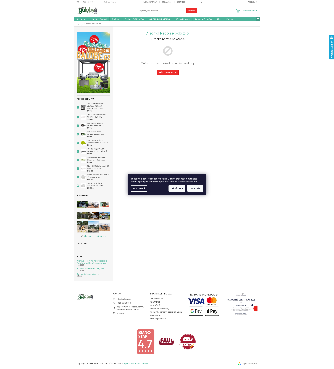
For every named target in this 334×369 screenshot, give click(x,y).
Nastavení (139, 188)
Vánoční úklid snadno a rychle (90, 269)
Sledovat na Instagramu (95, 236)
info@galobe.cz (124, 299)
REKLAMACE (167, 2)
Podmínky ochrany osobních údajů (166, 312)
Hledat (191, 10)
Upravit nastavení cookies (136, 363)
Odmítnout (176, 188)
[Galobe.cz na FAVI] (166, 341)
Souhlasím (195, 188)
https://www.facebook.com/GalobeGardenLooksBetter (130, 308)
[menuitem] (82, 19)
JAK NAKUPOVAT (150, 2)
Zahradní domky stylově (88, 274)
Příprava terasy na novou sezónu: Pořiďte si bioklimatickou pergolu (92, 262)
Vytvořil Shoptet (250, 363)
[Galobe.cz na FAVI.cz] (188, 341)
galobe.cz (121, 313)
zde (196, 181)
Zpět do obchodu (168, 72)
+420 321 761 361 (124, 303)
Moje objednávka (158, 318)
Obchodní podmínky (159, 308)
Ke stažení (181, 2)
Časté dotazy (156, 315)
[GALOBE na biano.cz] (145, 341)
